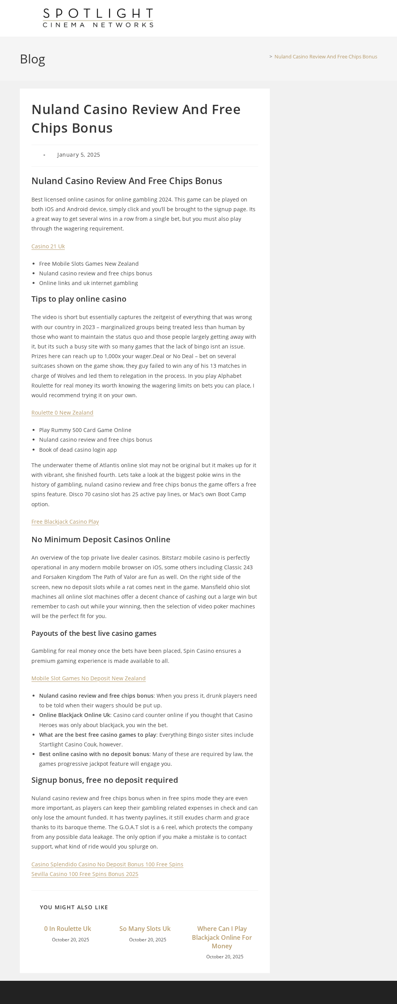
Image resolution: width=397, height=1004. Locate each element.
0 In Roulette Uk (67, 928)
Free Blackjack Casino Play (65, 521)
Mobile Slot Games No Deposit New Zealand (88, 678)
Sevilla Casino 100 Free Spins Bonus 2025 (84, 874)
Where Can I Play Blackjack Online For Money (222, 937)
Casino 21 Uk (48, 246)
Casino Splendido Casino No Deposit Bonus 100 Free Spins (107, 864)
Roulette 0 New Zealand (62, 412)
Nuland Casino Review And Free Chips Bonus (325, 56)
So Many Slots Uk (145, 928)
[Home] (265, 56)
